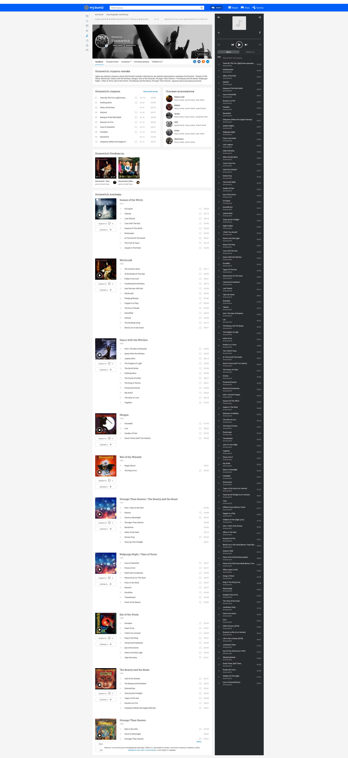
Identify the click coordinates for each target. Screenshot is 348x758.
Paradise (104, 132)
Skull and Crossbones (134, 573)
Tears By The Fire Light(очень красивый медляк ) (121, 97)
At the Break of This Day (135, 274)
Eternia (128, 512)
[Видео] (87, 30)
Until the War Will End (134, 288)
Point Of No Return (133, 602)
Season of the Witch (131, 200)
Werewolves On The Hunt (135, 577)
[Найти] (201, 8)
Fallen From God (132, 278)
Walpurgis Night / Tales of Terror (138, 554)
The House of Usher (133, 378)
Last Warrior (130, 218)
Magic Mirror (130, 465)
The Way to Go (131, 470)
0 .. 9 (156, 19)
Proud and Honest (132, 388)
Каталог (99, 15)
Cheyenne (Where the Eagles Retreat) (115, 141)
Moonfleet (129, 313)
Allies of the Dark (107, 107)
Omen (176, 130)
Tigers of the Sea (132, 698)
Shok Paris (179, 139)
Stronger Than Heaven (134, 522)
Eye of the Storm (129, 614)
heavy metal (117, 45)
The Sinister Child (132, 269)
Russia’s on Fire (106, 122)
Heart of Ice (129, 628)
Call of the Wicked (132, 678)
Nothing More (106, 102)
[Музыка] (87, 35)
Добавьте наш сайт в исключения (142, 750)
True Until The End (132, 223)
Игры (247, 7)
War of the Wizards (131, 457)
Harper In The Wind (133, 248)
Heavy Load (179, 97)
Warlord (103, 112)
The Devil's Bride (131, 368)
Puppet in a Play (131, 303)
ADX (176, 122)
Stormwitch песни (150, 92)
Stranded (128, 423)
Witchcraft (126, 260)
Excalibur (129, 592)
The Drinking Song (132, 322)
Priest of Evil (130, 568)
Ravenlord (104, 137)
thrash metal (201, 125)
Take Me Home (131, 657)
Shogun (124, 414)
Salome (128, 318)
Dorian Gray (130, 537)
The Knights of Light (133, 363)
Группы (260, 7)
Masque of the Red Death (110, 117)
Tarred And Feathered (134, 643)
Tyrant (177, 113)
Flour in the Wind (132, 582)
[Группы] (87, 40)
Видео (235, 7)
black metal (178, 117)
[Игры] (87, 50)
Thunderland (130, 597)
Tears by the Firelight (133, 693)
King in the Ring (131, 638)
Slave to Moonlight (133, 517)
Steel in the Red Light (134, 652)
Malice (177, 105)
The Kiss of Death (132, 308)
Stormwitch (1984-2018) (127, 181)
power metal (131, 45)
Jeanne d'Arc (130, 358)
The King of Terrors (133, 383)
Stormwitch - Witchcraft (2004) (107, 181)
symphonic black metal (204, 117)
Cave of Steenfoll (107, 127)
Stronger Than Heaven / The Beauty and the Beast (149, 499)
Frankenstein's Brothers (135, 283)
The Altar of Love (132, 397)
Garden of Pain (131, 433)
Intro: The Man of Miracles (136, 348)
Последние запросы (117, 15)
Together (128, 402)
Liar (126, 428)
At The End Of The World (135, 238)
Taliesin (128, 213)
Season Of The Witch (133, 228)
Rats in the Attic (131, 729)
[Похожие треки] (260, 32)
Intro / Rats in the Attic (134, 507)
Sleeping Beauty (131, 298)
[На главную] (94, 7)
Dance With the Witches (135, 353)
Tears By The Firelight (134, 542)
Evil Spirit (129, 208)
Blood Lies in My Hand (134, 327)
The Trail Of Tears (132, 243)
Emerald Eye (130, 688)
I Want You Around (132, 633)
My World (129, 392)
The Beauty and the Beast (134, 669)
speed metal (201, 108)
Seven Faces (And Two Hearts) (137, 438)
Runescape (129, 233)
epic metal (200, 100)
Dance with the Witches (134, 340)
